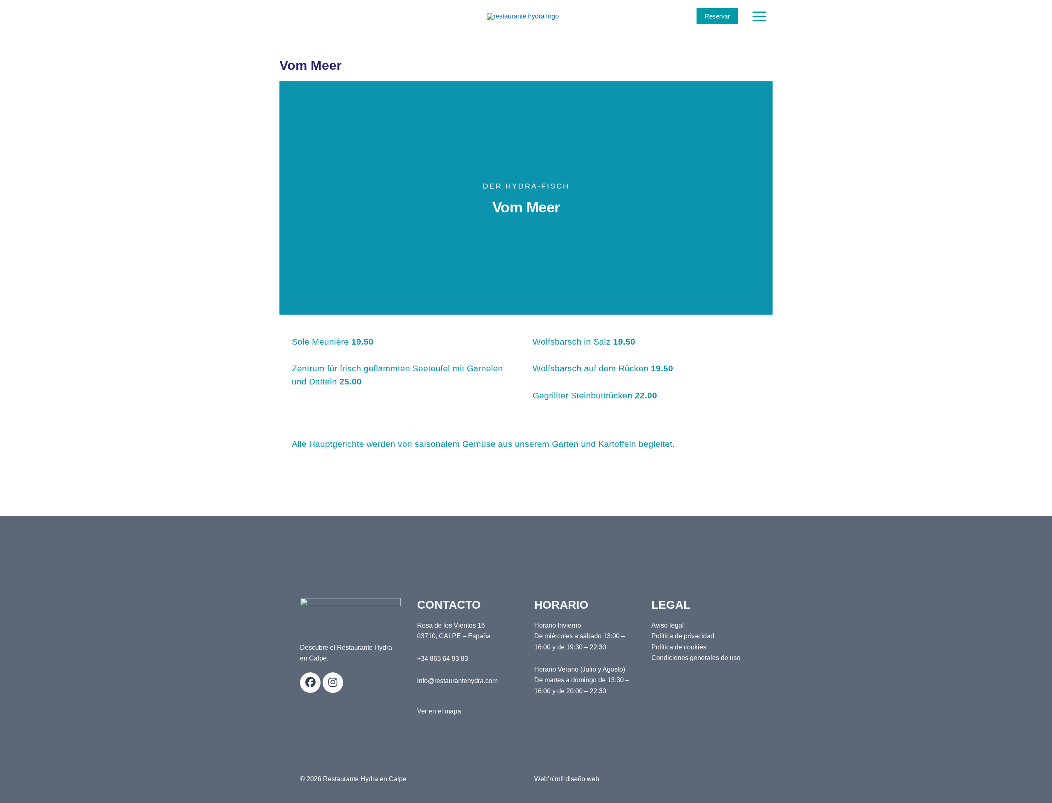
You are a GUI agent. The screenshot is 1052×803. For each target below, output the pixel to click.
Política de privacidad (682, 636)
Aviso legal (667, 625)
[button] (717, 16)
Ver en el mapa (439, 711)
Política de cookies (678, 647)
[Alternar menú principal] (759, 16)
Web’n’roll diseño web (566, 778)
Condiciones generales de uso (696, 657)
